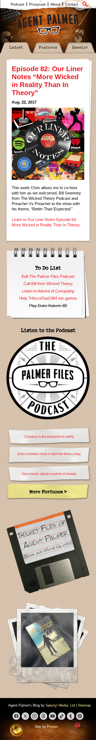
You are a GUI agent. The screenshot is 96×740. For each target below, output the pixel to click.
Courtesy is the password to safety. (49, 437)
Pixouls (52, 727)
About (55, 4)
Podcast (17, 4)
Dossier (80, 47)
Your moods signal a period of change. (49, 474)
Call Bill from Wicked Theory (48, 283)
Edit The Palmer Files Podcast (48, 276)
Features (48, 47)
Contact (71, 4)
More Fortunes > (48, 491)
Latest (16, 47)
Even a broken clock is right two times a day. (49, 454)
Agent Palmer (48, 24)
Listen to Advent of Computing (48, 291)
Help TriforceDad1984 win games (48, 298)
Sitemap (84, 705)
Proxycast (37, 4)
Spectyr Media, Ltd (60, 705)
